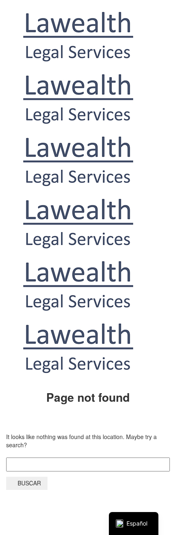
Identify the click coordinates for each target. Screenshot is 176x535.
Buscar (29, 483)
